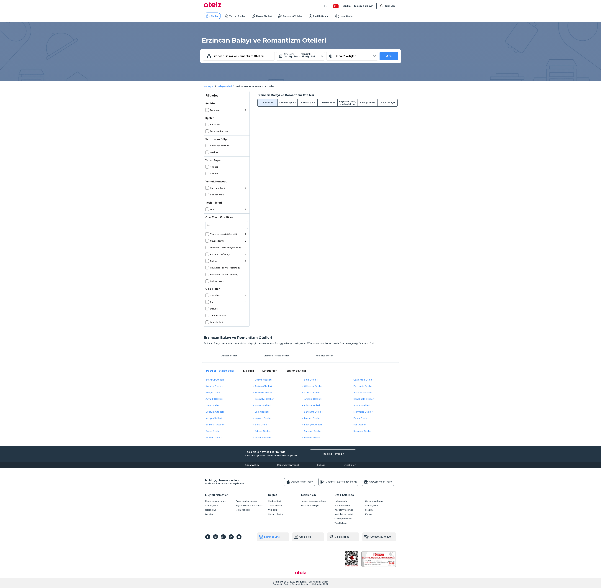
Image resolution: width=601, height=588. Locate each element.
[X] (223, 536)
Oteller (214, 16)
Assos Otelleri (263, 437)
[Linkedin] (231, 536)
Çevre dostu (217, 241)
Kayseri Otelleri (263, 418)
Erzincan (215, 110)
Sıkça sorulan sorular (246, 501)
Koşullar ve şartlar (343, 510)
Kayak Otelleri (264, 16)
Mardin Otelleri (263, 392)
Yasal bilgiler (340, 523)
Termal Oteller (237, 16)
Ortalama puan (327, 103)
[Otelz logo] (212, 6)
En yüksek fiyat (387, 103)
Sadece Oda (217, 194)
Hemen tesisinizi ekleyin (313, 501)
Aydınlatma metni (343, 514)
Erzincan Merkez (219, 131)
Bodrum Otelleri (214, 411)
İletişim (321, 465)
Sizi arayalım (252, 465)
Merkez (214, 152)
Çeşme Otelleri (263, 379)
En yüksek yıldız (287, 103)
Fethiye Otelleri (313, 424)
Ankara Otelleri (263, 386)
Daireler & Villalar (292, 16)
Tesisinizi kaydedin (333, 454)
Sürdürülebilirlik (342, 505)
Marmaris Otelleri (363, 411)
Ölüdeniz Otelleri (313, 386)
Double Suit (216, 322)
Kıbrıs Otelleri (312, 405)
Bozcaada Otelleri (363, 386)
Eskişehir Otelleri (264, 399)
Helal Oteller (347, 16)
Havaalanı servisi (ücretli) (224, 274)
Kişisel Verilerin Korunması (249, 505)
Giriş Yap (390, 6)
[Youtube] (238, 536)
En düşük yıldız (307, 103)
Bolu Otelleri (262, 424)
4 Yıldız (214, 167)
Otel (212, 209)
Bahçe (213, 261)
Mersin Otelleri (312, 418)
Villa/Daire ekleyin (309, 505)
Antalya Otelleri (214, 386)
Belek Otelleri (361, 418)
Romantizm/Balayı (220, 254)
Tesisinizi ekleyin (363, 6)
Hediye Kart (274, 501)
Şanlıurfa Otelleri (313, 411)
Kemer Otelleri (213, 437)
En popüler (267, 103)
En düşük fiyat (367, 103)
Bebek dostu (217, 281)
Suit (212, 302)
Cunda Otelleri (312, 392)
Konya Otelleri (213, 418)
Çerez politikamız (374, 501)
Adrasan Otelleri (362, 392)
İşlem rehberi (243, 510)
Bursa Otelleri (262, 405)
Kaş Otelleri (359, 424)
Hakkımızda (340, 501)
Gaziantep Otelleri (363, 379)
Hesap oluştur (275, 514)
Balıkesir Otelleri (214, 424)
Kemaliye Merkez (219, 145)
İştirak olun (350, 465)
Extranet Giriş (272, 536)
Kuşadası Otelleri (362, 431)
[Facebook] (207, 536)
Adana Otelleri (361, 405)
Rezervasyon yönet (288, 465)
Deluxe (214, 308)
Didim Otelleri (312, 437)
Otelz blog (305, 536)
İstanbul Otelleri (214, 379)
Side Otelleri (311, 379)
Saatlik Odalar (321, 16)
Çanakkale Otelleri (363, 399)
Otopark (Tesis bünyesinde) (225, 247)
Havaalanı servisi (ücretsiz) (225, 267)
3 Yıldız (214, 173)
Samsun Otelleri (313, 431)
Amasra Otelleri (312, 399)
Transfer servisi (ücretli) (223, 234)
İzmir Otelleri (212, 405)
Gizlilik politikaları (343, 518)
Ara (389, 56)
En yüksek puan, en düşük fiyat (347, 102)
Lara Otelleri (262, 411)
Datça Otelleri (213, 431)
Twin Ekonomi (218, 315)
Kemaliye (215, 124)
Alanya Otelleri (213, 392)
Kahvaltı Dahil (217, 188)
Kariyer (368, 514)
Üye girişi (272, 510)
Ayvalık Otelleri (214, 399)
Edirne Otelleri (263, 431)
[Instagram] (215, 536)
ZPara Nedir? (275, 505)
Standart (215, 295)
